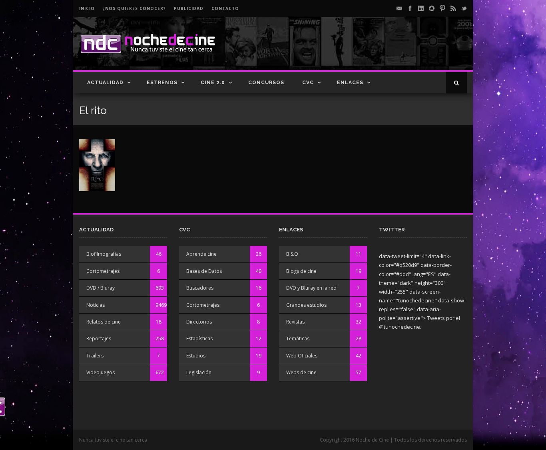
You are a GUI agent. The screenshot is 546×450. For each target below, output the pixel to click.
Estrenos (162, 82)
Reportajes (98, 338)
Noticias (95, 305)
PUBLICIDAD (188, 8)
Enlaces (350, 82)
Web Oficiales (301, 355)
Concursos (266, 82)
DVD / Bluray (100, 287)
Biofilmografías (103, 254)
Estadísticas (199, 338)
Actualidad (105, 82)
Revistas (295, 321)
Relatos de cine (103, 321)
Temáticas (297, 338)
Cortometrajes (103, 271)
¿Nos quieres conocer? (134, 8)
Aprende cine (201, 254)
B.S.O (292, 254)
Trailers (95, 355)
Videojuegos (100, 372)
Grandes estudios (306, 305)
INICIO (87, 8)
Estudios (195, 355)
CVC (308, 82)
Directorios (199, 321)
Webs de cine (301, 372)
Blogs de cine (301, 271)
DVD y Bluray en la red (311, 287)
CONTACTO (225, 8)
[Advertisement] (373, 50)
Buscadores (199, 287)
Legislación (198, 372)
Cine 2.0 (213, 82)
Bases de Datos (204, 271)
